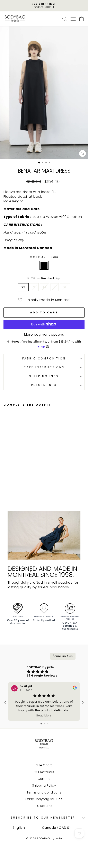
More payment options (44, 334)
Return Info (44, 385)
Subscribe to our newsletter (43, 818)
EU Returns (44, 806)
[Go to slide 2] (44, 723)
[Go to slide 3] (47, 723)
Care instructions (44, 367)
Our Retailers (44, 772)
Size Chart (44, 765)
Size (41, 278)
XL (65, 287)
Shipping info (44, 376)
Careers (44, 779)
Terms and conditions (44, 792)
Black (44, 265)
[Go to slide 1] (41, 723)
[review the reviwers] (75, 688)
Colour (44, 257)
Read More (44, 715)
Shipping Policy (44, 785)
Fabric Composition (44, 358)
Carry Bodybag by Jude (44, 799)
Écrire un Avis (63, 656)
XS (23, 287)
